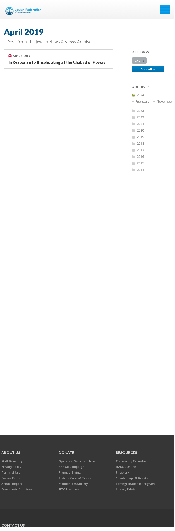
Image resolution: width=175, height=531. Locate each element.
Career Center (11, 478)
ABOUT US (10, 452)
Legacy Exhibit (126, 489)
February (142, 101)
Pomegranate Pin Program (135, 484)
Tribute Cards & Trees (75, 478)
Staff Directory (11, 461)
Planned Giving (70, 472)
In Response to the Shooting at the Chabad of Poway (56, 62)
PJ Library (123, 472)
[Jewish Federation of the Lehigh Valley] (24, 11)
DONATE (66, 452)
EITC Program (69, 489)
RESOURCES (126, 452)
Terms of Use (10, 472)
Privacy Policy (11, 467)
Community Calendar (131, 461)
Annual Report (11, 484)
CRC (139, 60)
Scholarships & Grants (132, 478)
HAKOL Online (126, 467)
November (165, 101)
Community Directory (16, 489)
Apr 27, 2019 (21, 56)
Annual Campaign (71, 467)
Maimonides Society (73, 484)
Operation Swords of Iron (77, 461)
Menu (165, 9)
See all (147, 69)
